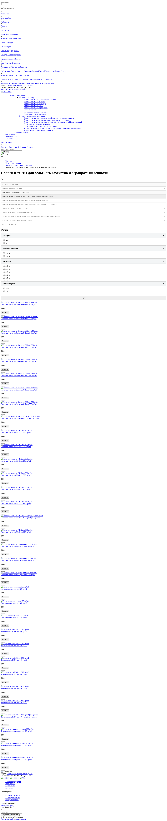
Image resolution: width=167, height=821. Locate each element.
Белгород (11, 55)
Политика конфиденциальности (13, 819)
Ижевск (11, 59)
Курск (51, 83)
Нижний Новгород (24, 71)
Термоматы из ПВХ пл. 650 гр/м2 (14, 703)
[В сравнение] (2, 315)
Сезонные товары (9, 224)
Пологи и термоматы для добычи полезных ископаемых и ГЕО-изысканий (53, 122)
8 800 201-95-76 (7, 90)
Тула (15, 75)
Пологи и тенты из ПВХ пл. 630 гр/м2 (16, 489)
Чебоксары (5, 34)
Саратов (10, 79)
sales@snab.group (12, 800)
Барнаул (4, 55)
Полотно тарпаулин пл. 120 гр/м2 (14, 589)
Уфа (2, 63)
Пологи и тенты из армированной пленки (40, 100)
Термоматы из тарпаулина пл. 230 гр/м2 (16, 759)
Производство (10, 136)
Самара (4, 79)
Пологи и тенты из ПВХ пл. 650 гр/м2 (16, 504)
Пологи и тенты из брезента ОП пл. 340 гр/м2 (19, 333)
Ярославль (5, 30)
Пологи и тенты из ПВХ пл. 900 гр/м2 (16, 532)
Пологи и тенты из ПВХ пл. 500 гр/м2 (16, 461)
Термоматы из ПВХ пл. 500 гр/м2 (14, 660)
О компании (10, 134)
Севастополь (19, 79)
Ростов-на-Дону (7, 51)
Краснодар (35, 83)
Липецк (4, 26)
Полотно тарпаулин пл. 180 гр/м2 (14, 603)
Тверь (20, 75)
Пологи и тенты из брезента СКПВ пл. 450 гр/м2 (20, 418)
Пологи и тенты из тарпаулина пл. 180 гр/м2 (18, 560)
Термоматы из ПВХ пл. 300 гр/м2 (14, 632)
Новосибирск (60, 71)
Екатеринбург (6, 18)
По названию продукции (29, 98)
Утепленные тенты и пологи (35, 114)
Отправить (6, 815)
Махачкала (17, 38)
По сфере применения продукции (32, 116)
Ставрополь (47, 79)
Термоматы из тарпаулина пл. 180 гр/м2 (16, 745)
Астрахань (5, 14)
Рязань (16, 51)
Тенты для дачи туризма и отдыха (37, 124)
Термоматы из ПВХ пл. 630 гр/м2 (14, 688)
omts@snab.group (7, 806)
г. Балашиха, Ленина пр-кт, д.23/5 (19, 85)
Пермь (8, 47)
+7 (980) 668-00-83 (12, 798)
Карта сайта (10, 786)
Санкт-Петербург (35, 79)
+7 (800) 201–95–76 (12, 796)
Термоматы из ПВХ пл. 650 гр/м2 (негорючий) (19, 717)
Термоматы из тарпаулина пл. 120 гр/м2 (16, 731)
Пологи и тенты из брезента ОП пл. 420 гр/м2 (19, 361)
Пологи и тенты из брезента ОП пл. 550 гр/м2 (19, 404)
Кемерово (21, 83)
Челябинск (14, 34)
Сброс (83, 298)
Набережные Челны (8, 71)
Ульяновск (16, 63)
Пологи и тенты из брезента (34, 102)
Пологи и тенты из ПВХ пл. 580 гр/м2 (16, 475)
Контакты (9, 138)
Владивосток (6, 67)
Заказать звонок (19, 90)
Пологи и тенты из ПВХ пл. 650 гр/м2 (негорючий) (21, 518)
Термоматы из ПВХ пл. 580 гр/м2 (14, 674)
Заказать (5, 312)
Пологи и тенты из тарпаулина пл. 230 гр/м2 (18, 575)
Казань (14, 83)
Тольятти (4, 75)
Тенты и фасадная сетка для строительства (40, 126)
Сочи (26, 79)
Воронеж (23, 67)
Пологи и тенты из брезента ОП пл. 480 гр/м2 (19, 390)
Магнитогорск (6, 38)
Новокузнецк (49, 71)
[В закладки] (4, 315)
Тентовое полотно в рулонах (35, 112)
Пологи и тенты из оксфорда (35, 104)
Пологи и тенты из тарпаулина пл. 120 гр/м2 (18, 546)
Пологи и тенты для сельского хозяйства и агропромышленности (49, 118)
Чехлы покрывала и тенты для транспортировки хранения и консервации (52, 128)
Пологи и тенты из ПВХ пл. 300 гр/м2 (16, 432)
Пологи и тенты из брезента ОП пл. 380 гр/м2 (19, 347)
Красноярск (44, 83)
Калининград (6, 83)
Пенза (3, 47)
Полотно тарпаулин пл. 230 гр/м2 (14, 617)
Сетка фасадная (30, 110)
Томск (10, 75)
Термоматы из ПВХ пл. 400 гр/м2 (14, 646)
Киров (28, 83)
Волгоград (15, 67)
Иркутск (4, 59)
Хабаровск (5, 22)
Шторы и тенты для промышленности (38, 130)
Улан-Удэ (8, 63)
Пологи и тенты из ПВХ (33, 106)
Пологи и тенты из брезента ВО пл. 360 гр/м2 (18, 319)
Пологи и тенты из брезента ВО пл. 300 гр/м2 (18, 305)
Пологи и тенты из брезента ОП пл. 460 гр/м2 (19, 376)
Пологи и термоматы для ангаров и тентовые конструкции (46, 120)
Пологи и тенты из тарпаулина (35, 108)
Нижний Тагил (38, 71)
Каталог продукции (13, 163)
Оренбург (9, 42)
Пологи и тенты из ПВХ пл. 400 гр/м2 (16, 447)
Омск (3, 42)
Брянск (18, 55)
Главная (8, 161)
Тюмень (25, 75)
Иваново (17, 59)
